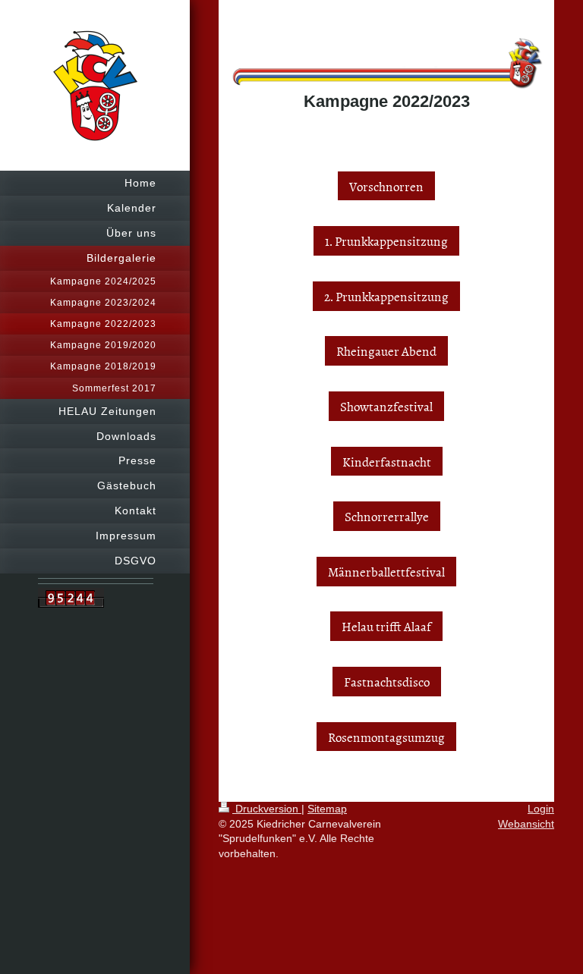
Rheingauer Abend (386, 350)
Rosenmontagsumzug (386, 736)
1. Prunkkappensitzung (386, 240)
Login (541, 809)
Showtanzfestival (386, 406)
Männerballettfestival (386, 571)
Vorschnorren (386, 186)
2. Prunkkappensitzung (386, 296)
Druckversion (266, 809)
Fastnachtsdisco (387, 681)
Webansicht (526, 824)
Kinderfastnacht (386, 461)
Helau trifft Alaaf (386, 626)
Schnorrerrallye (387, 516)
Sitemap (327, 809)
